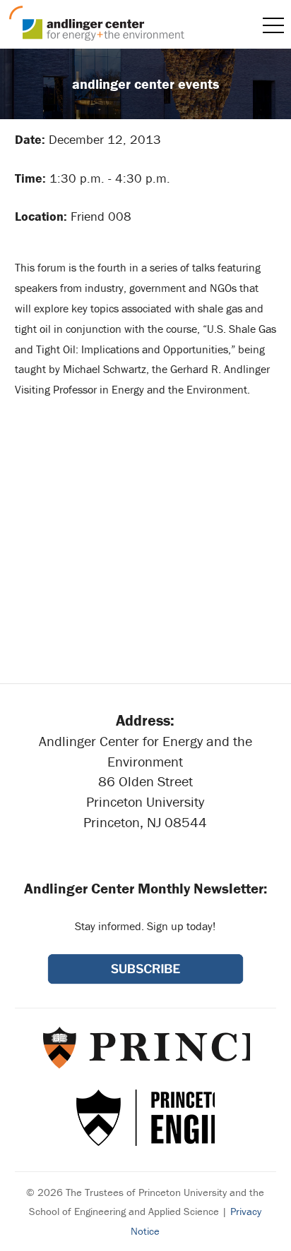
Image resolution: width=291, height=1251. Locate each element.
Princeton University (145, 1047)
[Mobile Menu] (273, 25)
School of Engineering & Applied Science (145, 1118)
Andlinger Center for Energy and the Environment (96, 23)
